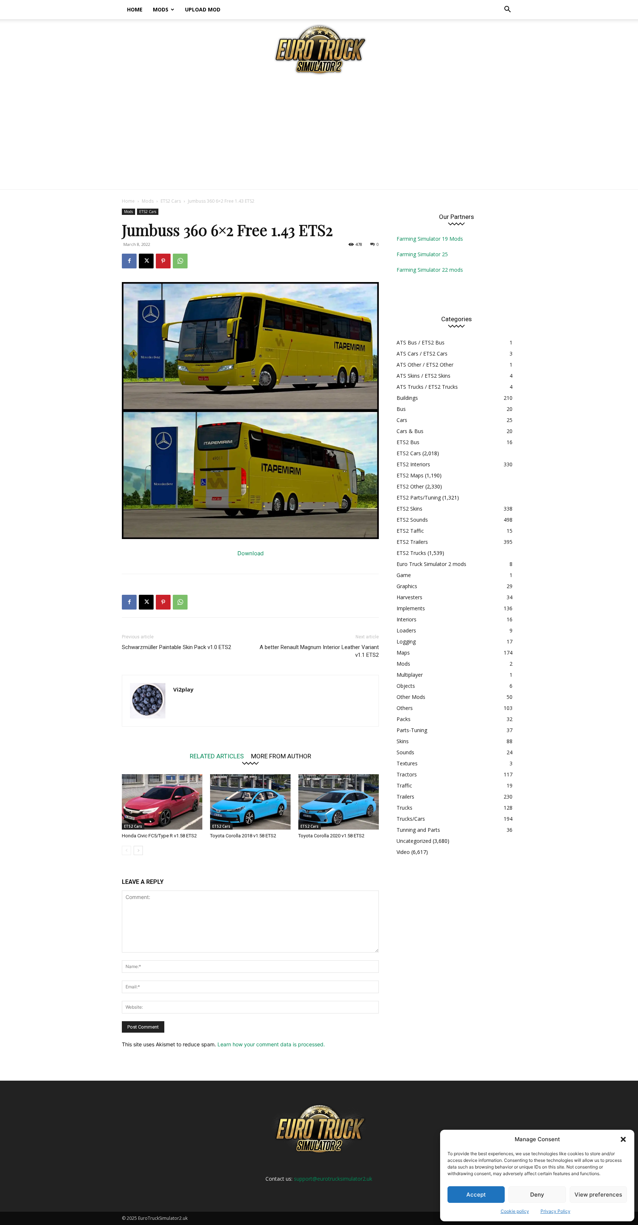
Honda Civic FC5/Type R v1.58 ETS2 (159, 835)
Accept (476, 1194)
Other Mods (411, 696)
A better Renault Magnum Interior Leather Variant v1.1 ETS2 (319, 651)
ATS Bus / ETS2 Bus (421, 342)
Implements (411, 608)
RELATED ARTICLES (217, 755)
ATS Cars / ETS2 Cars (422, 353)
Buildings (407, 397)
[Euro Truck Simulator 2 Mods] (319, 49)
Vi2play (183, 689)
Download (250, 553)
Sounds (405, 752)
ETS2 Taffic (410, 530)
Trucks (404, 807)
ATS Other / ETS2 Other (425, 364)
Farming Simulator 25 (422, 254)
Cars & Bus (410, 431)
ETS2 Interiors (413, 464)
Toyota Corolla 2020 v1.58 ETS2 (331, 835)
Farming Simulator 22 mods (430, 269)
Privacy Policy (555, 1211)
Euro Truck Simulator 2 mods (431, 563)
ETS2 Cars (171, 201)
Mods (160, 9)
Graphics (407, 586)
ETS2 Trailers (412, 541)
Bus (401, 408)
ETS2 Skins (409, 508)
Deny (537, 1194)
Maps (403, 652)
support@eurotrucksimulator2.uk (333, 1178)
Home (135, 9)
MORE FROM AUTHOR (281, 755)
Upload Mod (202, 9)
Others (405, 707)
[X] (146, 261)
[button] (623, 1139)
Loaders (406, 630)
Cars (402, 419)
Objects (406, 685)
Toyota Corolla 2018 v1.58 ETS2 (243, 835)
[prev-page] (126, 850)
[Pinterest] (163, 261)
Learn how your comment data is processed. (271, 1044)
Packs (404, 719)
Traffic (404, 785)
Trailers (405, 796)
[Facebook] (129, 261)
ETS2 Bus (408, 442)
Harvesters (409, 597)
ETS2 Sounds (412, 519)
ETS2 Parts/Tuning (419, 497)
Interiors (406, 619)
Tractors (407, 774)
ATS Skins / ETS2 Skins (423, 375)
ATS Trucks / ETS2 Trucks (427, 386)
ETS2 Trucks (411, 552)
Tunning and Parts (418, 829)
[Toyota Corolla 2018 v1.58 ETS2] (250, 802)
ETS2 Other (410, 486)
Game (404, 575)
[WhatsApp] (180, 261)
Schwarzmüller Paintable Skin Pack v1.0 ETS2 (176, 647)
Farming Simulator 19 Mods (430, 238)
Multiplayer (410, 674)
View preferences (598, 1194)
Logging (406, 641)
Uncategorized (414, 840)
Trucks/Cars (411, 818)
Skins (403, 741)
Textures (407, 763)
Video (403, 851)
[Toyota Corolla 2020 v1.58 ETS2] (338, 802)
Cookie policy (515, 1211)
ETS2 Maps (410, 475)
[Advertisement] (319, 134)
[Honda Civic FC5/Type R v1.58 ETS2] (162, 802)
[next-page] (138, 850)
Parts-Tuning (412, 730)
